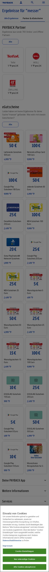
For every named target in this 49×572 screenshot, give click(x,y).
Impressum (8, 546)
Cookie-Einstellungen (24, 551)
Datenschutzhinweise (12, 540)
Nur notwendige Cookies (24, 559)
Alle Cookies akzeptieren (24, 567)
